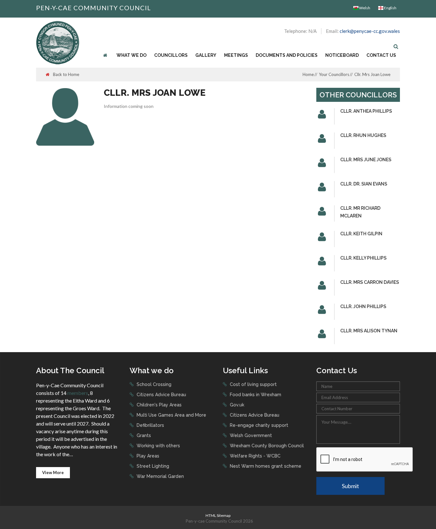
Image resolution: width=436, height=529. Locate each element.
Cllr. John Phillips (363, 306)
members (77, 393)
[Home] (106, 55)
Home (308, 74)
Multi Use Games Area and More (170, 415)
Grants (143, 435)
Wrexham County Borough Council (266, 445)
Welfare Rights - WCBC (255, 455)
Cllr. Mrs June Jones (365, 159)
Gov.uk (236, 404)
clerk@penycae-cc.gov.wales (370, 31)
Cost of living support (253, 384)
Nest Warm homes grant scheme (265, 466)
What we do (132, 55)
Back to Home (65, 74)
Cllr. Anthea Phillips (366, 111)
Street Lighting (152, 466)
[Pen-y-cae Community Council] (57, 42)
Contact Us (381, 55)
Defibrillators (149, 425)
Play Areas (147, 455)
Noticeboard (342, 55)
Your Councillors (334, 74)
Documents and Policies (287, 55)
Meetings (236, 55)
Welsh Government (250, 435)
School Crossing (153, 384)
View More (53, 472)
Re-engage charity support (258, 425)
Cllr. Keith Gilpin (361, 233)
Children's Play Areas (158, 404)
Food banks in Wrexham (255, 394)
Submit (350, 485)
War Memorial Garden (159, 476)
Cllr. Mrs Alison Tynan (368, 330)
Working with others (157, 445)
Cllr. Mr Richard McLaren (360, 212)
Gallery (205, 55)
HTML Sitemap (218, 515)
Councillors (171, 55)
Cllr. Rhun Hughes (363, 135)
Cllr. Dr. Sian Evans (363, 183)
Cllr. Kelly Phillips (363, 258)
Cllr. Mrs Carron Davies (369, 282)
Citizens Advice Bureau (160, 394)
